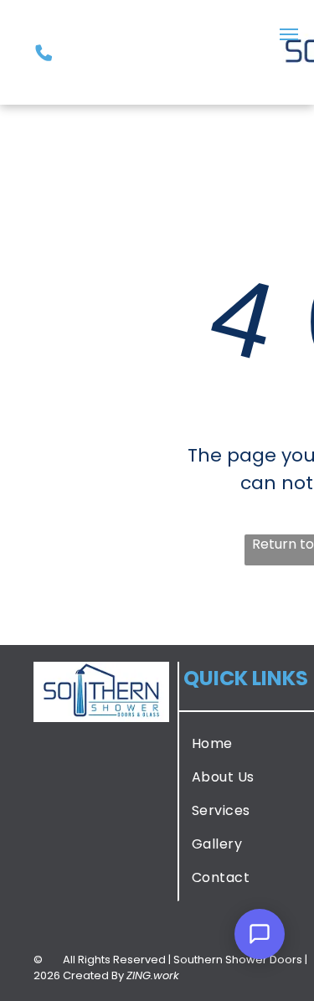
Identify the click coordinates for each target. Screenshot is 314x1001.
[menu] (289, 34)
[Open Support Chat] (259, 934)
